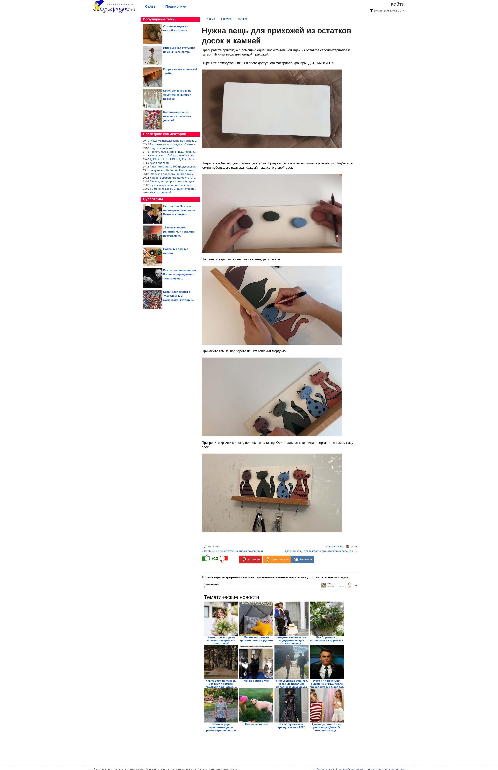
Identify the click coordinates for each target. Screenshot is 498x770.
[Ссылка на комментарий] (204, 587)
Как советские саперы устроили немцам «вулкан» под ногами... (221, 683)
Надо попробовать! (162, 148)
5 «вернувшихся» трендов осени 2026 (291, 725)
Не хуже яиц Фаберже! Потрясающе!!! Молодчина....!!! (184, 170)
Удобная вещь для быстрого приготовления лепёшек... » (321, 550)
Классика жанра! (160, 192)
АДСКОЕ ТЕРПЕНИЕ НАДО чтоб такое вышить (179, 159)
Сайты (150, 6)
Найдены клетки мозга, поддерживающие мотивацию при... (291, 640)
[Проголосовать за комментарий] (350, 587)
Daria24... (331, 584)
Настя (354, 546)
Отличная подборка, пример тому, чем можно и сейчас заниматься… (194, 173)
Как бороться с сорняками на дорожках (326, 639)
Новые (211, 18)
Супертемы (153, 199)
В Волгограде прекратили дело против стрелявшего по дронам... (221, 728)
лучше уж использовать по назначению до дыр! (180, 140)
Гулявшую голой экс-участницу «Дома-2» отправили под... (326, 727)
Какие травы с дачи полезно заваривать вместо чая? (221, 640)
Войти (398, 4)
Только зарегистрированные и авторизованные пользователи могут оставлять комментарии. (275, 577)
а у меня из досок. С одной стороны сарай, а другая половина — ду (193, 188)
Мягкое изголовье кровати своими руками (256, 639)
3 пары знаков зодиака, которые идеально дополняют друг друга (291, 683)
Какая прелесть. (160, 162)
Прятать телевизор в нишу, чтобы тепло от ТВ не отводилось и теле (193, 151)
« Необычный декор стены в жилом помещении (232, 550)
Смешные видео (256, 724)
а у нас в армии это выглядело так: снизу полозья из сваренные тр (192, 185)
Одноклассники (280, 559)
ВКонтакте (306, 559)
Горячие (226, 18)
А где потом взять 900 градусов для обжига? (178, 166)
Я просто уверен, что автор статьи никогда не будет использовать (192, 177)
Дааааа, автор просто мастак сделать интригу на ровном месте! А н (193, 181)
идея (217, 546)
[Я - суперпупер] (114, 12)
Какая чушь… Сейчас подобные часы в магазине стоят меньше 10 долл (196, 155)
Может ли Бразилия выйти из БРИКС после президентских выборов (327, 683)
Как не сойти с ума (256, 680)
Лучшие (243, 18)
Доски (211, 546)
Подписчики (175, 6)
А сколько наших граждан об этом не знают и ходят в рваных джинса (194, 144)
